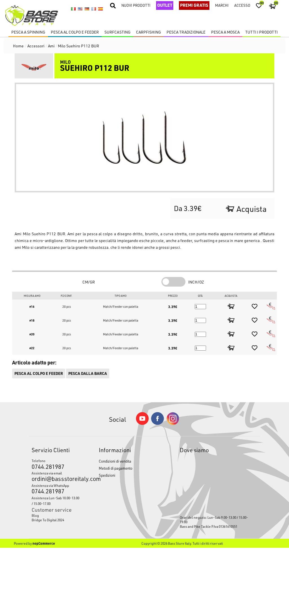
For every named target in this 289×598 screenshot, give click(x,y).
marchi (222, 5)
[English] (80, 8)
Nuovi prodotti (135, 5)
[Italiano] (73, 8)
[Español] (100, 8)
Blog (35, 515)
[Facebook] (157, 423)
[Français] (93, 8)
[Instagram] (172, 423)
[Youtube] (142, 423)
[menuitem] (56, 515)
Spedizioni (107, 475)
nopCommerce (43, 543)
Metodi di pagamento (115, 468)
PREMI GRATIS (194, 5)
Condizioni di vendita (115, 461)
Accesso (242, 5)
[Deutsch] (87, 8)
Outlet (164, 5)
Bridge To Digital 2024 (48, 520)
